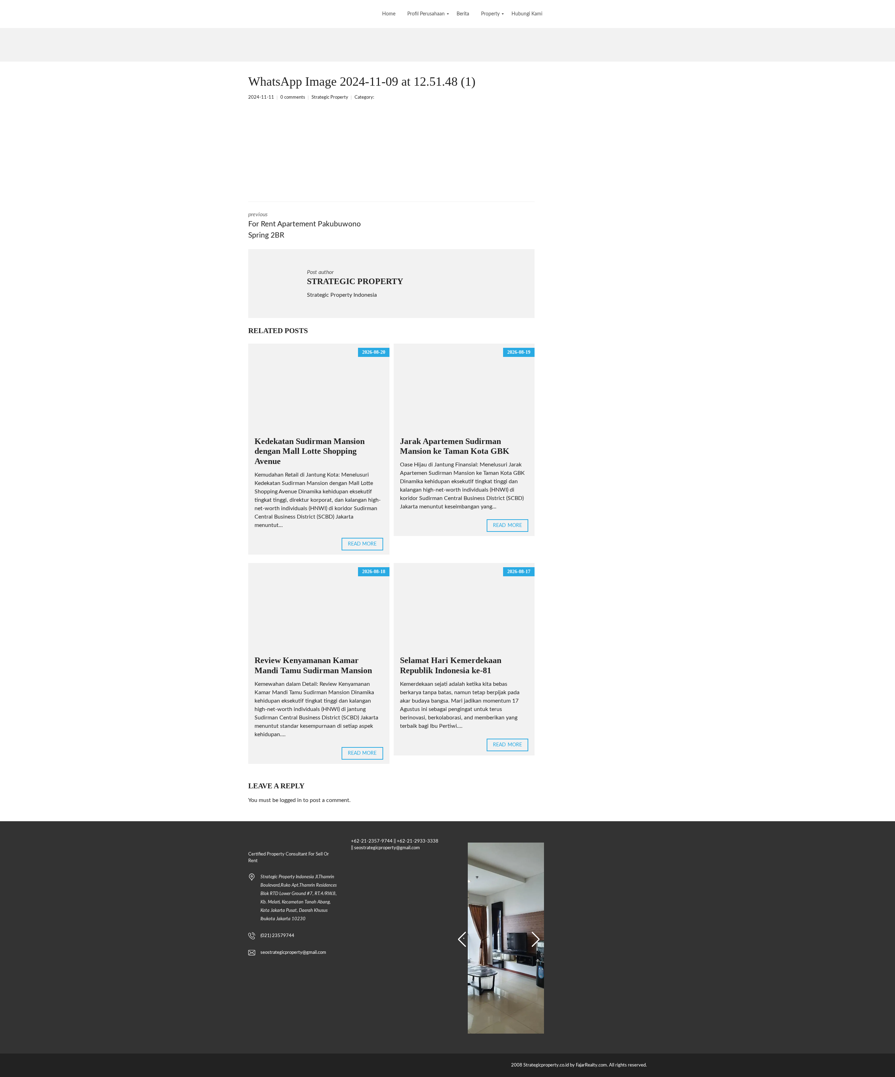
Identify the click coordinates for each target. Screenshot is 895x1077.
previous (304, 225)
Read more (362, 544)
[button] (462, 939)
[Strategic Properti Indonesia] (6, 14)
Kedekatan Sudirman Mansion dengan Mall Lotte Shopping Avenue (310, 451)
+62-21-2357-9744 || (373, 841)
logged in (291, 800)
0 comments (292, 97)
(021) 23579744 (277, 936)
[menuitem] (388, 14)
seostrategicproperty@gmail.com (293, 952)
